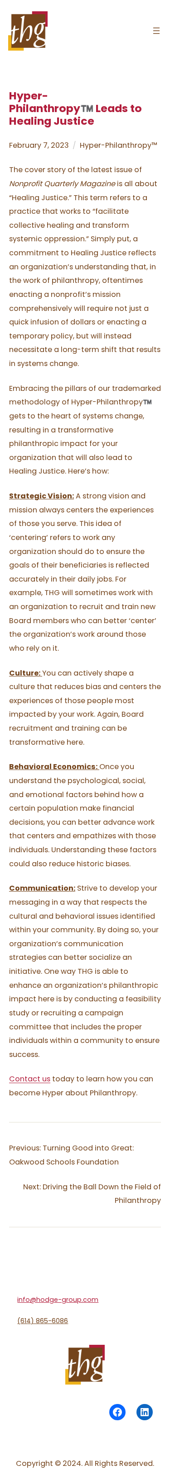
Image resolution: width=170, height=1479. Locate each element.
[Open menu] (156, 30)
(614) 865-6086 (42, 1320)
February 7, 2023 (39, 145)
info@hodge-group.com (57, 1299)
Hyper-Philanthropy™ (118, 145)
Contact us (29, 1079)
